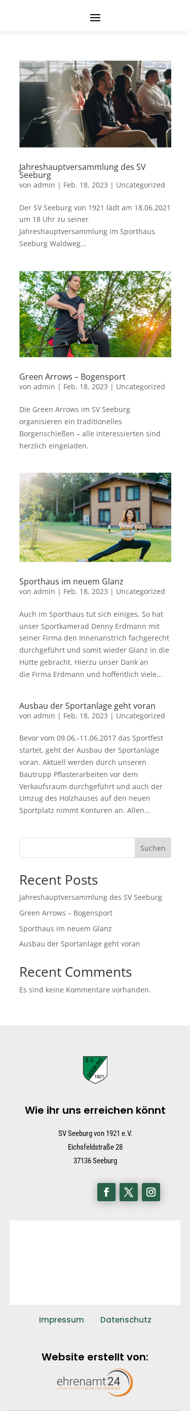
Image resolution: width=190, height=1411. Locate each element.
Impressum (61, 1319)
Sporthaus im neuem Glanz (71, 581)
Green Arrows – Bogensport (72, 376)
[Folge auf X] (129, 1192)
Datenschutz (125, 1319)
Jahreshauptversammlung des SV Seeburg (82, 170)
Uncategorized (140, 185)
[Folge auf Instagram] (151, 1192)
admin (44, 185)
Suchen (153, 848)
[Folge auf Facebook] (106, 1192)
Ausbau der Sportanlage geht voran (87, 705)
